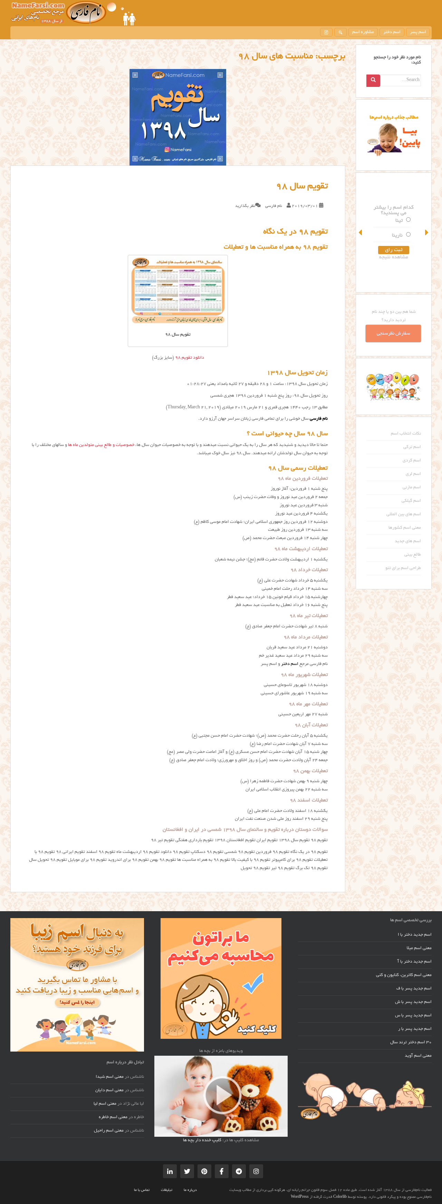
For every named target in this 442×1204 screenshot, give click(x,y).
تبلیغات (166, 1190)
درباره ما (190, 1190)
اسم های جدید (408, 541)
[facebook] (222, 1171)
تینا (399, 220)
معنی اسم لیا (105, 1104)
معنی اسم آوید (418, 1056)
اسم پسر (418, 32)
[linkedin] (170, 1171)
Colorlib (340, 1197)
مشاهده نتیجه (393, 257)
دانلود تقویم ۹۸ (189, 358)
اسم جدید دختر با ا (415, 935)
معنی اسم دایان (109, 1090)
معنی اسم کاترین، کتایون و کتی (404, 975)
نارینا (397, 235)
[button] (360, 232)
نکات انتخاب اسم (406, 433)
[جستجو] (340, 32)
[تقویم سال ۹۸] (177, 117)
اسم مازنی (412, 487)
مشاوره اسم (363, 32)
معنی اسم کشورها (404, 528)
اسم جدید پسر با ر (415, 1029)
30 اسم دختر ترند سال (411, 1042)
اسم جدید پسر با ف (414, 988)
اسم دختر (392, 32)
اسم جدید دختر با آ (414, 961)
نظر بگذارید (245, 206)
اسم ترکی (412, 447)
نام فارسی (273, 206)
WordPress (300, 1197)
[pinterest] (204, 1171)
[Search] (373, 80)
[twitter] (187, 1171)
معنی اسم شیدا (110, 1077)
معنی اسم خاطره (113, 1117)
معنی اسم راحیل (109, 1130)
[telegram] (239, 1171)
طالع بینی (412, 555)
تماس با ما (142, 1190)
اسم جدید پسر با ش (413, 1002)
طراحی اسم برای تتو (403, 568)
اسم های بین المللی (403, 514)
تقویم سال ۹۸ (302, 186)
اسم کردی (412, 460)
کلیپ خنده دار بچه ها (202, 1140)
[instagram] (326, 32)
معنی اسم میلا (419, 948)
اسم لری (413, 474)
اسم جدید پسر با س (413, 1015)
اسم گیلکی (411, 501)
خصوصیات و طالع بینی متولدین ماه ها (101, 445)
